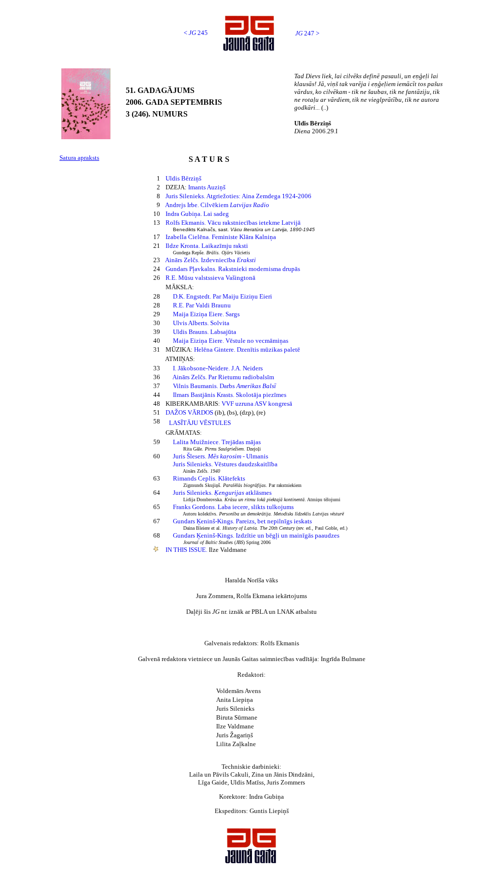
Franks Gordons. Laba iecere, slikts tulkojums (233, 507)
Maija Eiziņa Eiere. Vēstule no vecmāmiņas (230, 340)
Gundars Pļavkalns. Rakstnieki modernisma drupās (233, 268)
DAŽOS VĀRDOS (189, 412)
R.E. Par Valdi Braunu (202, 305)
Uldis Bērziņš (183, 178)
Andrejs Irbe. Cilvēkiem (217, 205)
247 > (307, 33)
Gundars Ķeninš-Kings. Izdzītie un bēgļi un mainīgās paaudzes (256, 535)
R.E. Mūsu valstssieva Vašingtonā (210, 277)
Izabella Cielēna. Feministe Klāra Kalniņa (221, 237)
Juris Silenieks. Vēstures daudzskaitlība (225, 464)
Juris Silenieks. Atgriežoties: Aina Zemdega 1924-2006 (238, 196)
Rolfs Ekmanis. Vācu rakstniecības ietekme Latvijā (233, 222)
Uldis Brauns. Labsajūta (204, 331)
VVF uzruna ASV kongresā (257, 403)
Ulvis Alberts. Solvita (201, 323)
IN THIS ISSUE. (187, 549)
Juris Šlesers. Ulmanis (220, 456)
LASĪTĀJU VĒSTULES (200, 422)
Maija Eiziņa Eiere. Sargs (206, 314)
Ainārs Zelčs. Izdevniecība (210, 260)
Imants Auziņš (206, 187)
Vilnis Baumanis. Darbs (224, 386)
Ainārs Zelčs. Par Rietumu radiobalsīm (223, 377)
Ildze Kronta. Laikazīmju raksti (207, 245)
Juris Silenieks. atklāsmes (222, 492)
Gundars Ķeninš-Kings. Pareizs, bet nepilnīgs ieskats (242, 521)
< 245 (196, 32)
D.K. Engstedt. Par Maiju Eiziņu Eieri (222, 296)
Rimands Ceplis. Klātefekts (209, 478)
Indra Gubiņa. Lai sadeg (197, 213)
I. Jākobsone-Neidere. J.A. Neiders (218, 368)
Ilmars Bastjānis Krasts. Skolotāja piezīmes (229, 394)
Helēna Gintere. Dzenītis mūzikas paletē (247, 349)
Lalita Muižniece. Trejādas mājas (217, 442)
